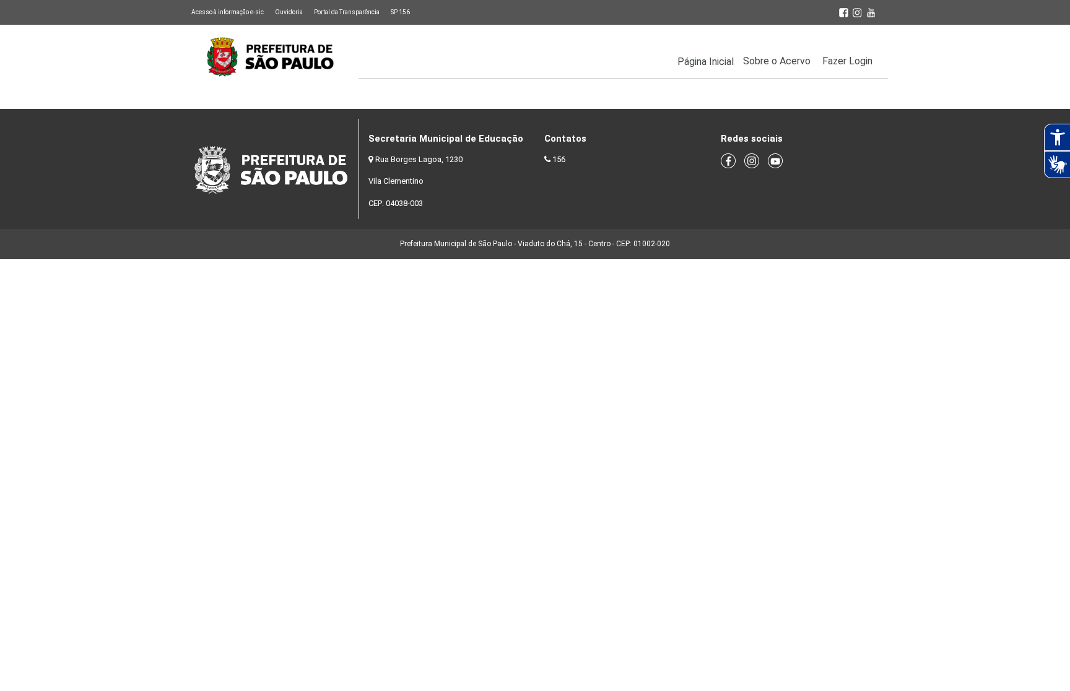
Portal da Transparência (347, 12)
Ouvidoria (289, 12)
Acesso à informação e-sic (227, 12)
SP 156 (400, 12)
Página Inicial (705, 61)
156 (558, 159)
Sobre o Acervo (777, 61)
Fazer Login (847, 61)
